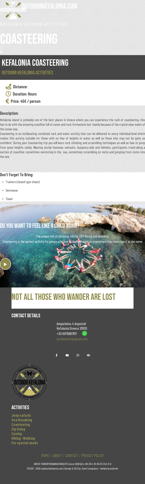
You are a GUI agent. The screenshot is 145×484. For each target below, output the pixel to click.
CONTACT (71, 455)
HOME (45, 455)
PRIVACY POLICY (92, 455)
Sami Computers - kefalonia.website (100, 468)
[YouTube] (67, 355)
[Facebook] (56, 355)
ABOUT (57, 455)
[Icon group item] (77, 355)
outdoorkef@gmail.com (72, 338)
